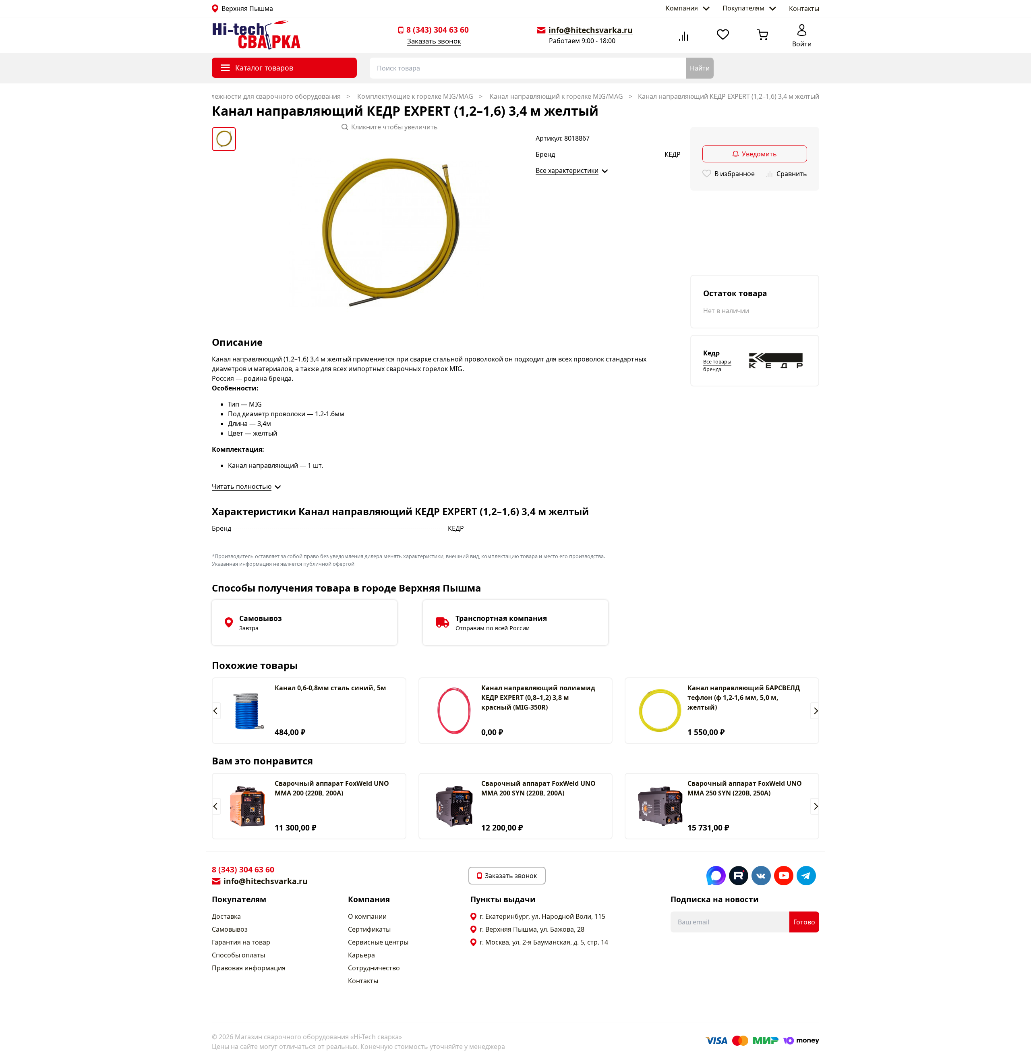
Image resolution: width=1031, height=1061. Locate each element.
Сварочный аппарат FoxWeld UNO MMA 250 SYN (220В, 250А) (744, 788)
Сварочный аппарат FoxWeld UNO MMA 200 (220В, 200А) (332, 788)
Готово (804, 922)
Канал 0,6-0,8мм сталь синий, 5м (330, 687)
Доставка (226, 916)
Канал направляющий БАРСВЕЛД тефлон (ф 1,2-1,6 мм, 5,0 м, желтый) (743, 697)
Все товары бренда (717, 365)
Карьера (361, 955)
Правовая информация (249, 967)
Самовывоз (230, 929)
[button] (216, 710)
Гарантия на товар (241, 942)
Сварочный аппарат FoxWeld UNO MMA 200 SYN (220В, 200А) (538, 788)
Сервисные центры (378, 942)
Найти (700, 68)
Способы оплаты (238, 955)
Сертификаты (369, 929)
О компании (367, 916)
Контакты (804, 8)
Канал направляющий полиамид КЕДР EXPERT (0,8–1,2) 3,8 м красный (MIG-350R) (538, 697)
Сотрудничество (374, 967)
